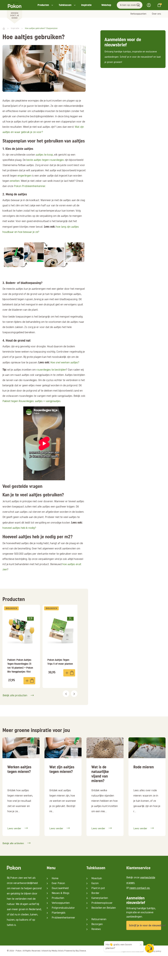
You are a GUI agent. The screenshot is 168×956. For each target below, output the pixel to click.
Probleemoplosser (102, 903)
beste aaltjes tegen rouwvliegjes (45, 160)
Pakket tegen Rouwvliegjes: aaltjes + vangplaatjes (31, 401)
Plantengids (58, 912)
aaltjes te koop (44, 154)
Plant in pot (98, 888)
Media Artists (58, 951)
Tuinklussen (65, 5)
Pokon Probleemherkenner (29, 186)
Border (95, 893)
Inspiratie (86, 5)
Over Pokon (58, 883)
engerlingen (25, 175)
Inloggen (150, 5)
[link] (21, 646)
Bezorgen (97, 924)
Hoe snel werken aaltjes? (64, 362)
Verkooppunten (138, 14)
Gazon (95, 883)
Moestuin (96, 878)
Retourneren (98, 919)
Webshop (106, 5)
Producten (43, 5)
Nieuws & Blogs (60, 893)
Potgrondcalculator (63, 908)
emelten (15, 181)
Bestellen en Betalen (103, 908)
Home (55, 878)
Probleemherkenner (63, 917)
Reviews (96, 929)
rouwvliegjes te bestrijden (51, 369)
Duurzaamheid (60, 888)
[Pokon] (14, 12)
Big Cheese (81, 951)
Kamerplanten (99, 898)
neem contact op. (139, 888)
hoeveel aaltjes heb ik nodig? (19, 528)
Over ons (156, 14)
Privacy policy (154, 951)
